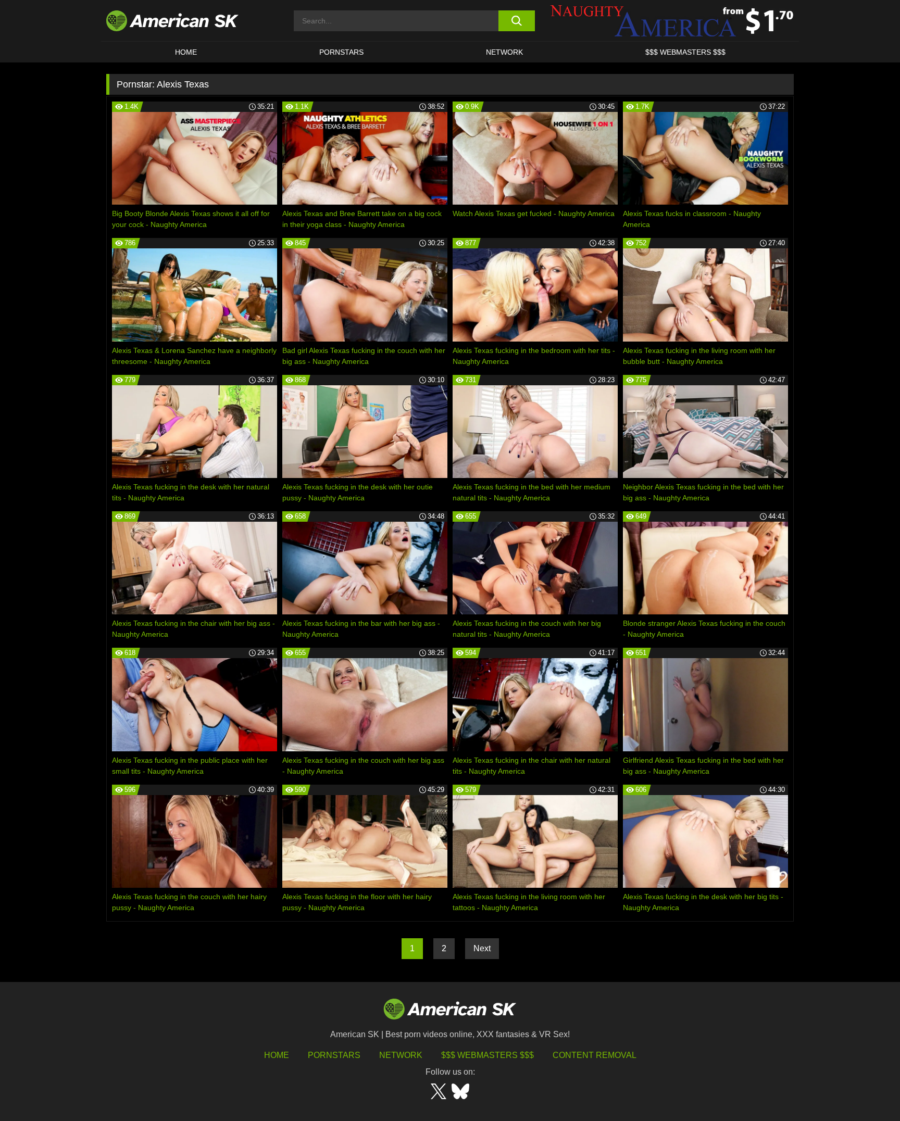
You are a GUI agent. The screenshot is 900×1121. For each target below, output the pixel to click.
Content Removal (594, 1055)
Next (482, 948)
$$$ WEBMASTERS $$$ (685, 52)
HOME (186, 52)
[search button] (516, 20)
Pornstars (334, 1055)
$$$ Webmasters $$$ (487, 1055)
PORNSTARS (341, 52)
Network (504, 52)
